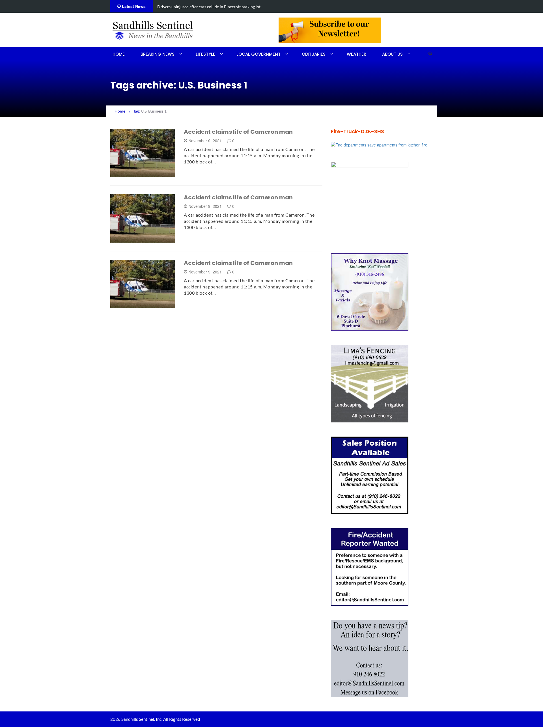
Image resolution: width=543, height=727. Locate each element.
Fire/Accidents (133, 305)
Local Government (258, 54)
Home (119, 54)
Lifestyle (205, 54)
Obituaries (314, 54)
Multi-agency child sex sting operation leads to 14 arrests (207, 6)
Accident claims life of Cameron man (238, 132)
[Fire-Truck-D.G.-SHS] (379, 144)
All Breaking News (136, 239)
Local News (129, 173)
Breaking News (157, 54)
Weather (356, 54)
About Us (392, 54)
